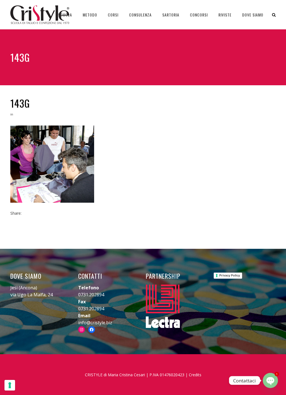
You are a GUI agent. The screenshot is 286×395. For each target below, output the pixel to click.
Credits (195, 374)
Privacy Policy (229, 275)
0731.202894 (91, 295)
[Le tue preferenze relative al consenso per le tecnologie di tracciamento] (9, 385)
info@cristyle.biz (95, 323)
